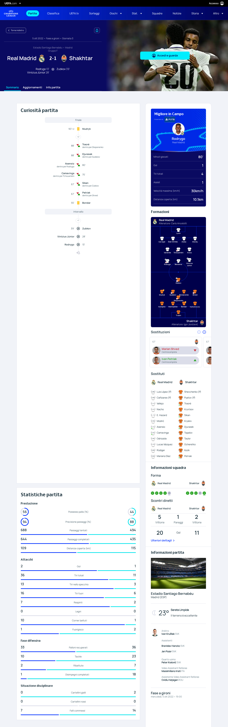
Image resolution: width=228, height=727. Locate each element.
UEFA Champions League (11, 13)
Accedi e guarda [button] (167, 55)
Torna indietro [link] (17, 30)
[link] (32, 13)
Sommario (12, 87)
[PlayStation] (169, 120)
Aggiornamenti (32, 87)
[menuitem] (33, 13)
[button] (115, 13)
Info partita (53, 87)
